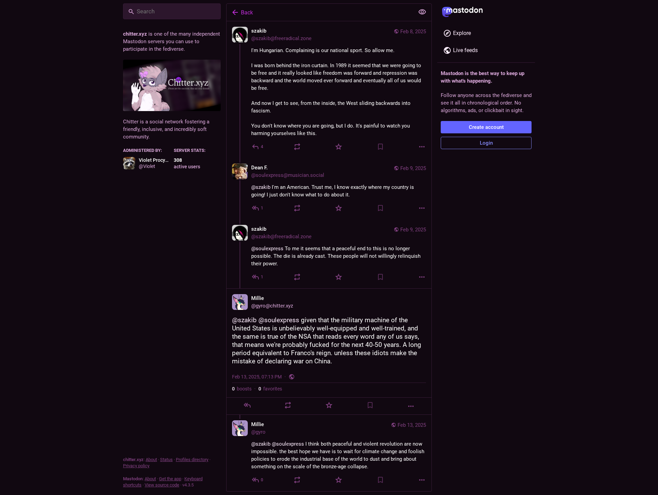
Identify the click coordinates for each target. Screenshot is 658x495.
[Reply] (247, 405)
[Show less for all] (422, 12)
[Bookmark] (380, 147)
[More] (422, 147)
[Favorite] (338, 147)
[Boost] (297, 147)
